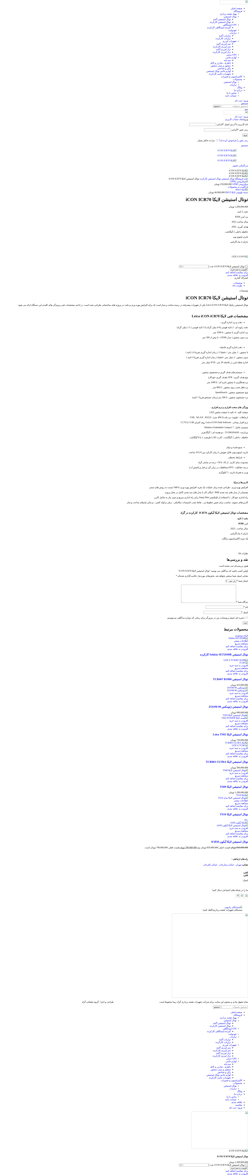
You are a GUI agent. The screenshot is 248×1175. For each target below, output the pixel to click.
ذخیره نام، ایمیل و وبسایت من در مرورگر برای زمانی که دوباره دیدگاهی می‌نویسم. (206, 618)
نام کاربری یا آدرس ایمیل (232, 124)
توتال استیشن (230, 16)
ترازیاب (233, 33)
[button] (238, 665)
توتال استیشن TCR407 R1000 (230, 679)
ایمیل (244, 612)
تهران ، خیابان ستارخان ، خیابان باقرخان (222, 864)
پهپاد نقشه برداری (228, 14)
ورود (245, 135)
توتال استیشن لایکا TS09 (234, 786)
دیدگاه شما (242, 602)
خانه (245, 178)
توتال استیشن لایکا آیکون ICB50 (229, 841)
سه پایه (227, 60)
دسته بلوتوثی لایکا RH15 (236, 192)
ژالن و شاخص (224, 68)
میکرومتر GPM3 (240, 184)
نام (246, 607)
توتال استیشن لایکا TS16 (234, 814)
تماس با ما (232, 93)
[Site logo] (234, 3)
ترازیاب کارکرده (223, 38)
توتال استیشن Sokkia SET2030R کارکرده (224, 654)
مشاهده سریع (241, 643)
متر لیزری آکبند (223, 44)
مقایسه (238, 1105)
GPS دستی (231, 55)
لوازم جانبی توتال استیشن (218, 71)
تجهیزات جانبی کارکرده (220, 74)
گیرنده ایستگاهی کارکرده (219, 27)
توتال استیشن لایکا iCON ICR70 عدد (227, 266)
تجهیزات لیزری (229, 41)
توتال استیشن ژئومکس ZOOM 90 (228, 706)
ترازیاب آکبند (225, 35)
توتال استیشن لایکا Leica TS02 (230, 734)
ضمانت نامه (231, 95)
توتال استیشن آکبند (222, 19)
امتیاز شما (242, 581)
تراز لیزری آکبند (223, 49)
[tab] (121, 283)
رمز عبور (239, 129)
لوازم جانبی (231, 57)
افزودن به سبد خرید (239, 269)
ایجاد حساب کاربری (234, 119)
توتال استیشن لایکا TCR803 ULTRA (227, 761)
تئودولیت (232, 30)
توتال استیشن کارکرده (220, 22)
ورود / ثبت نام (235, 1107)
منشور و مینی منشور (221, 65)
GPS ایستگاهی (230, 25)
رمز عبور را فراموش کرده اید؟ (233, 140)
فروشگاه (238, 178)
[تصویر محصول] (243, 662)
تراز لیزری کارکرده (222, 52)
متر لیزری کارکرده (222, 46)
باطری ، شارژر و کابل (220, 63)
